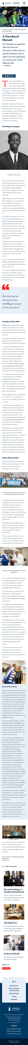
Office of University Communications (14, 989)
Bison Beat (14, 999)
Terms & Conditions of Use (14, 1033)
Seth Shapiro (7, 65)
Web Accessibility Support (14, 1029)
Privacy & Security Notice (14, 1031)
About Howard (14, 986)
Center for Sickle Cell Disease (12, 419)
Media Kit (14, 1026)
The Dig (14, 996)
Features (6, 968)
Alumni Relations (14, 993)
